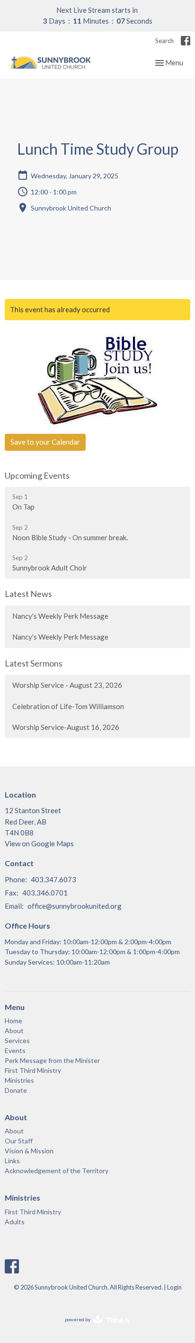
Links (12, 1161)
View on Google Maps (39, 843)
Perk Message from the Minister (52, 1060)
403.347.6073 (53, 879)
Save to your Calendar (45, 442)
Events (15, 1050)
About (14, 1031)
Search (164, 40)
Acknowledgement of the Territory (56, 1171)
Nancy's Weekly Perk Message (60, 616)
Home (13, 1021)
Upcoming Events (37, 475)
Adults (15, 1222)
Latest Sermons (33, 663)
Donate (16, 1090)
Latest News (28, 593)
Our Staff (19, 1141)
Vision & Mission (29, 1151)
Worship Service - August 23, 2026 (67, 685)
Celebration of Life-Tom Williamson (68, 706)
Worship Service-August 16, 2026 (65, 727)
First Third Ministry (33, 1070)
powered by (93, 1328)
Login (174, 1287)
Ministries (19, 1080)
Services (17, 1040)
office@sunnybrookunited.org (74, 906)
